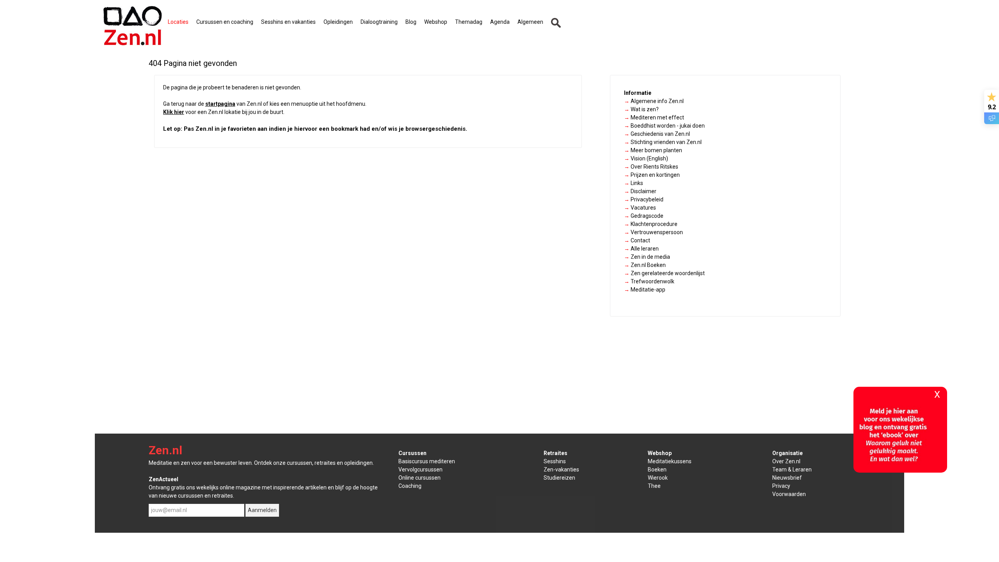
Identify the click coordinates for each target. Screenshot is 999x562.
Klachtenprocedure (650, 224)
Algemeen (530, 22)
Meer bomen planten (653, 150)
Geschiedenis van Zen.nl (657, 134)
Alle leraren (641, 248)
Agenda (500, 22)
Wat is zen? (641, 109)
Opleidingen (338, 22)
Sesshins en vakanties (288, 22)
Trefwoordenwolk (649, 281)
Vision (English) (646, 158)
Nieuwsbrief (787, 478)
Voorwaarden (789, 494)
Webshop (435, 22)
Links (633, 183)
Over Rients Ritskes (651, 167)
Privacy (781, 486)
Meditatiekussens (669, 461)
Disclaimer (640, 191)
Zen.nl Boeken (645, 265)
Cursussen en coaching (224, 22)
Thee (654, 486)
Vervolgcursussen (420, 469)
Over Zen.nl (786, 461)
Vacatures (640, 208)
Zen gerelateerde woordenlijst (664, 273)
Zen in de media (647, 257)
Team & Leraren (792, 469)
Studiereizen (559, 478)
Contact (637, 240)
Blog (410, 22)
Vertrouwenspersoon (653, 232)
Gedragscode (643, 216)
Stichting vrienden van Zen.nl (663, 142)
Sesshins (555, 461)
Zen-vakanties (561, 469)
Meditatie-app (644, 289)
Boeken (657, 469)
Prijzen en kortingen (652, 175)
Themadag (468, 22)
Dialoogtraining (379, 22)
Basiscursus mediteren (426, 461)
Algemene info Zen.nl (654, 101)
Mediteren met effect (654, 117)
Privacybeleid (643, 199)
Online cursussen (419, 478)
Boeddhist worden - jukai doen (664, 126)
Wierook (658, 478)
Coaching (409, 486)
